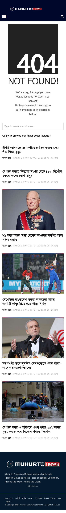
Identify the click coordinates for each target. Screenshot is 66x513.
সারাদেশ (30, 498)
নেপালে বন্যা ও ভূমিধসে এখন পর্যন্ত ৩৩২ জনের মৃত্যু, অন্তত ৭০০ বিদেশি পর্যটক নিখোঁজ (31, 429)
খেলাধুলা (54, 498)
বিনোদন (46, 498)
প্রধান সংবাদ (9, 498)
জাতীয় (24, 498)
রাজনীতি (17, 498)
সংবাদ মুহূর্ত (6, 158)
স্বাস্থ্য (59, 498)
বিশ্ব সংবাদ (38, 498)
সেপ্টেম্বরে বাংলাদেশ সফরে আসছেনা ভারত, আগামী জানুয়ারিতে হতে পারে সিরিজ (28, 302)
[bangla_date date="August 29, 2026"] (35, 158)
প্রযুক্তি (8, 502)
